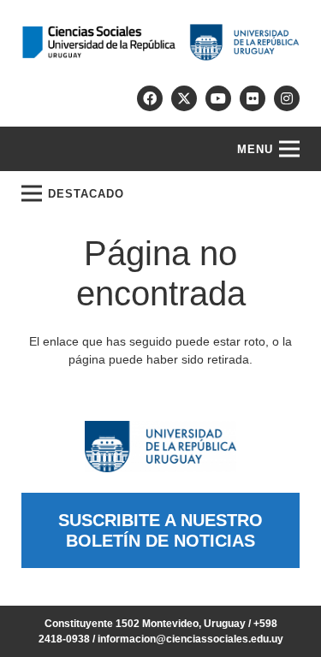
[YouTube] (218, 98)
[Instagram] (287, 98)
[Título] (184, 98)
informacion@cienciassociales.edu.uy (190, 639)
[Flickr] (252, 98)
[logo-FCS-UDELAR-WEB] (160, 42)
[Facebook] (150, 98)
